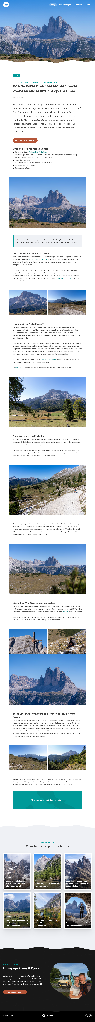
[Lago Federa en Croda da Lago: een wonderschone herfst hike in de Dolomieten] (47, 910)
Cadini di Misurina (64, 278)
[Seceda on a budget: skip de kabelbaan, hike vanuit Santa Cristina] (78, 871)
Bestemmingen (65, 5)
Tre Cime (44, 259)
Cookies (5, 1015)
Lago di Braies (33, 259)
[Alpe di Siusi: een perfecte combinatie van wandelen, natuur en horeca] (17, 910)
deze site (18, 368)
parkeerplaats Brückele (49, 360)
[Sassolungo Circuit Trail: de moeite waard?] (47, 871)
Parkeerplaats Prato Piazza (38, 152)
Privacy (12, 1015)
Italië (16, 75)
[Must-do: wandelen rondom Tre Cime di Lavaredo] (78, 910)
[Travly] (6, 4)
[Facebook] (90, 1016)
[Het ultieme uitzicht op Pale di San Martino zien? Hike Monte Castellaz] (17, 871)
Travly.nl (49, 1015)
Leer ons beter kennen (14, 992)
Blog (53, 5)
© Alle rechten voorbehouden (11, 1018)
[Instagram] (86, 1016)
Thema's (78, 5)
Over (88, 5)
